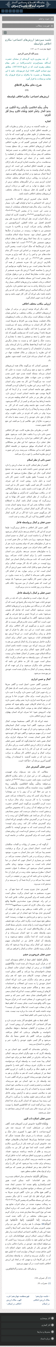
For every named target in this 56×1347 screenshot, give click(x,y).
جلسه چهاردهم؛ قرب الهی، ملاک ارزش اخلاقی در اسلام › (15, 1300)
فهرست (28, 1296)
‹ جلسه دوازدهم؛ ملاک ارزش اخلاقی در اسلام (41, 1300)
